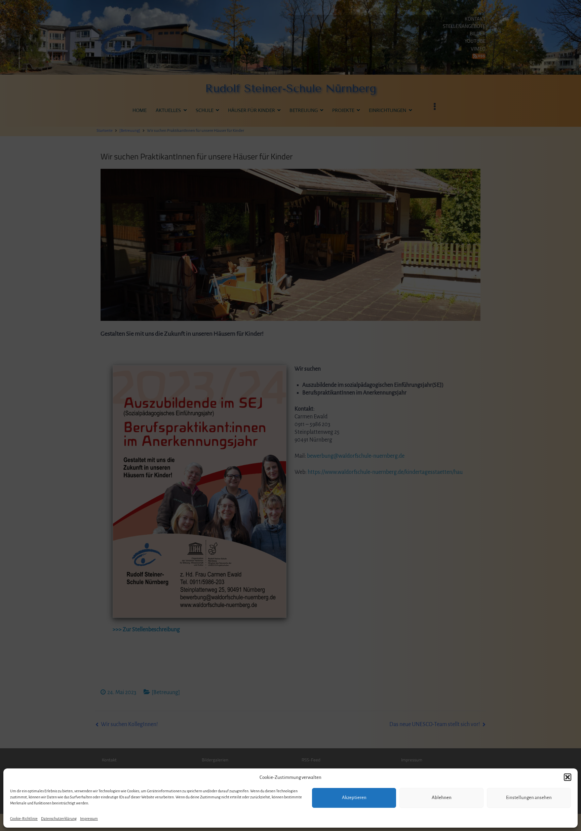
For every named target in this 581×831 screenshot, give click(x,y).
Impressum (89, 819)
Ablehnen (442, 797)
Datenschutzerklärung (59, 819)
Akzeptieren (354, 797)
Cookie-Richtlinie (24, 819)
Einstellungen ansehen (529, 797)
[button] (567, 777)
